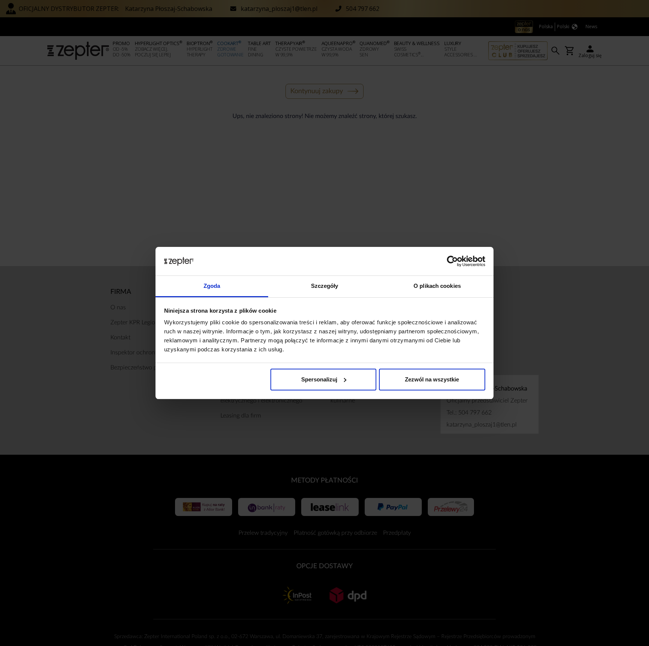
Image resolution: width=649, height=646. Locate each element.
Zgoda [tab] (212, 286)
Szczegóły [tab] (324, 286)
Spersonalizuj (319, 379)
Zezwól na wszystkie (432, 379)
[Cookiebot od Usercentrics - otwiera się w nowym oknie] (452, 261)
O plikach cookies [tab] (437, 286)
